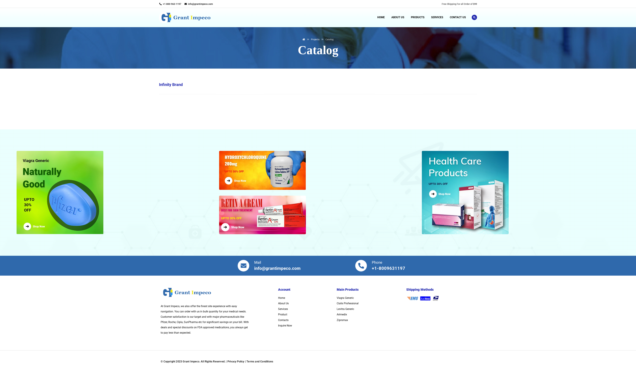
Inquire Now (285, 325)
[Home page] (303, 39)
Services (283, 309)
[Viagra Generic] (117, 192)
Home (281, 297)
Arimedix (342, 314)
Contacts (283, 320)
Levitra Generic (345, 309)
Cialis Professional (348, 303)
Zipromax (342, 320)
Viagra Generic (345, 297)
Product (282, 314)
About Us (283, 303)
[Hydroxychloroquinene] (317, 170)
